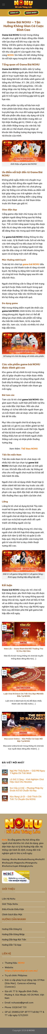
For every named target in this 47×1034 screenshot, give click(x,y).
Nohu (4, 839)
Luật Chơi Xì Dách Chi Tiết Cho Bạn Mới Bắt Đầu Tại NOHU (24, 695)
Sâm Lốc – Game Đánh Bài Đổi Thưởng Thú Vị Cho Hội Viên (23, 650)
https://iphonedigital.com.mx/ (21, 970)
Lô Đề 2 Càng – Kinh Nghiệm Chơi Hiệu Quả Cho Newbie (27, 780)
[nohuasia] (23, 4)
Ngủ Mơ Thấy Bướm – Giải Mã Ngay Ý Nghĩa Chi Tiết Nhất (27, 771)
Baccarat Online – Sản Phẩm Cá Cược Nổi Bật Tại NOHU (23, 740)
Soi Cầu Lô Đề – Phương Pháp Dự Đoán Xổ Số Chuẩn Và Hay (26, 789)
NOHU (21, 963)
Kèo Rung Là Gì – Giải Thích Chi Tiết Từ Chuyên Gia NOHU (25, 797)
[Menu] (3, 4)
